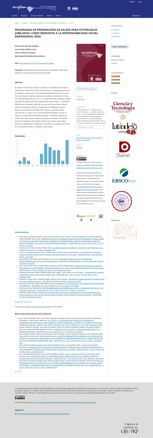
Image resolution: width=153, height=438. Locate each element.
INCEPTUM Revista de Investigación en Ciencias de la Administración (43, 414)
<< (16, 371)
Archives (24, 16)
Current (14, 16)
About (58, 16)
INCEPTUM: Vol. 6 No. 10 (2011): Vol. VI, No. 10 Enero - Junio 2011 (61, 290)
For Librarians (115, 36)
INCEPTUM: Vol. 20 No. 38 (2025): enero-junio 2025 (62, 281)
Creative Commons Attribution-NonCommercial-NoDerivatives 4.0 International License (89, 165)
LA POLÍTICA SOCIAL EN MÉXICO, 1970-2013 (69, 248)
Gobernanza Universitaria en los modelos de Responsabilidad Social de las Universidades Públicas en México (55, 260)
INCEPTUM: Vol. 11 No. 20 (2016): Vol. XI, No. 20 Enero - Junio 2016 (79, 358)
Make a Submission (120, 46)
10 (28, 302)
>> (31, 302)
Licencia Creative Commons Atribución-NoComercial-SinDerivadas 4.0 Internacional (64, 402)
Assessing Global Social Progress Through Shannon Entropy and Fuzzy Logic (48, 254)
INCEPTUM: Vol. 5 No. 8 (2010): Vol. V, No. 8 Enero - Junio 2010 (59, 332)
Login (139, 2)
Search (49, 16)
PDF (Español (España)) (88, 89)
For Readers (115, 30)
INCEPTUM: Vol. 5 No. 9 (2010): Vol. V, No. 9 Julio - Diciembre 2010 (77, 325)
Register (132, 2)
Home (17, 23)
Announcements (37, 16)
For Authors (115, 33)
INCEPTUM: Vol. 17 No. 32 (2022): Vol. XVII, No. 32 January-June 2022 (44, 270)
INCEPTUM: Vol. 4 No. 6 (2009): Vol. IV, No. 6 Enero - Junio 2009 (55, 286)
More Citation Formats (85, 127)
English (114, 63)
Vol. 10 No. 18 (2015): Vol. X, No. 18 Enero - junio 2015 (47, 23)
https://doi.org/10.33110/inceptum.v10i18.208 (36, 63)
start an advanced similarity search (38, 307)
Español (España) (117, 60)
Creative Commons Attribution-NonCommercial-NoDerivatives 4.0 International (89, 187)
